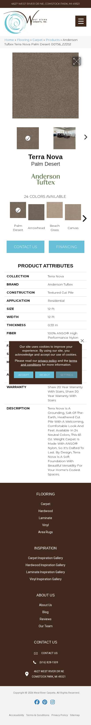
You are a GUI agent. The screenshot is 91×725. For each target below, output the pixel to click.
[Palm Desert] (18, 210)
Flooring (23, 40)
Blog (45, 612)
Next (84, 136)
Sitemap (75, 715)
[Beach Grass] (55, 210)
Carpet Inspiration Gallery (45, 558)
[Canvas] (73, 212)
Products (53, 40)
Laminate (45, 518)
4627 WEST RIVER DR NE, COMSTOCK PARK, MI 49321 (45, 3)
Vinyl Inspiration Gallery (46, 579)
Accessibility (16, 715)
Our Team (46, 626)
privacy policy (47, 360)
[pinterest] (45, 702)
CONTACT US (49, 653)
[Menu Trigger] (80, 21)
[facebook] (37, 702)
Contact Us (25, 247)
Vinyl (45, 525)
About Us (45, 605)
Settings (66, 374)
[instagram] (52, 702)
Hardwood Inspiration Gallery (45, 565)
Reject (45, 374)
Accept (23, 374)
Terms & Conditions (37, 715)
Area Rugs (45, 532)
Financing (66, 247)
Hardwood (45, 511)
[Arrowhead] (36, 212)
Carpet (37, 40)
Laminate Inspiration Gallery (45, 572)
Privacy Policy (59, 715)
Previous (6, 136)
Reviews (45, 619)
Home (9, 40)
